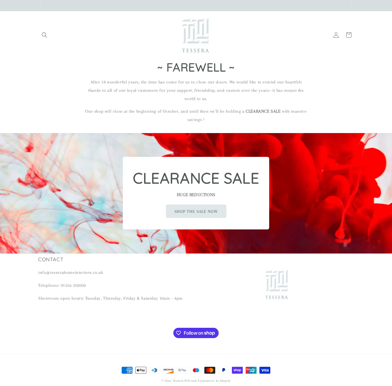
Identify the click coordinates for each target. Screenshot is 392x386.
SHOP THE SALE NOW (196, 211)
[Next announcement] (352, 5)
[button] (44, 35)
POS (187, 381)
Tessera (178, 381)
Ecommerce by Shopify (214, 381)
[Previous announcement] (40, 5)
